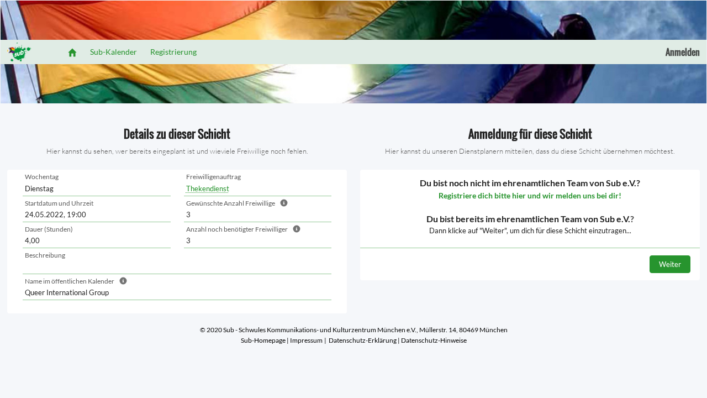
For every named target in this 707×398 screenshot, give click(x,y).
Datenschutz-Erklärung (363, 340)
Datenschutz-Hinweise (434, 340)
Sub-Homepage (263, 340)
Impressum (306, 340)
